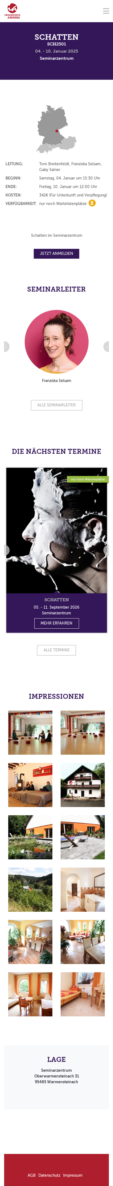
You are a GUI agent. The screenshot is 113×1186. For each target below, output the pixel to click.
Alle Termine (57, 650)
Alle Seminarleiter (56, 405)
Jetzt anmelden (56, 253)
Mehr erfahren (56, 623)
